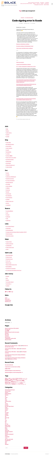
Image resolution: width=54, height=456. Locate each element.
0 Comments (33, 23)
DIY (5, 402)
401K (6, 378)
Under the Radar (9, 167)
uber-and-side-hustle (9, 439)
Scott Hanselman (9, 197)
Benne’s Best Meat (9, 255)
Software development (29, 17)
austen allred (8, 142)
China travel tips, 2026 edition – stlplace (12, 348)
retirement (42, 3)
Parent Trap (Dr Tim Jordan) (11, 157)
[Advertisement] (16, 312)
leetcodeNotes (8, 151)
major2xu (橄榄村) (9, 155)
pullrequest (8, 216)
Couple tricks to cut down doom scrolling (12, 366)
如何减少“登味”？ (8, 368)
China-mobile (15, 379)
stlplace (22, 23)
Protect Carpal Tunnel (10, 247)
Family (6, 407)
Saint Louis (7, 430)
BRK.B (26, 378)
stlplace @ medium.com (10, 165)
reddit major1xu (9, 132)
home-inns (7, 381)
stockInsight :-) (8, 283)
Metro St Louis (8, 262)
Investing (6, 415)
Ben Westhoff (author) (10, 144)
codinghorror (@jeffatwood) (11, 176)
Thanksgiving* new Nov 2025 (38, 4)
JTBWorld (8, 188)
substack (7, 134)
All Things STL (42, 2)
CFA (9, 379)
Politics (6, 429)
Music (6, 427)
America (6, 392)
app (7, 378)
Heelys (17, 380)
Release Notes (8, 161)
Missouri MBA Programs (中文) (11, 264)
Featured (6, 408)
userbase (7, 199)
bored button (8, 228)
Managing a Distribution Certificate (22, 44)
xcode (29, 119)
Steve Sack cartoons (9, 235)
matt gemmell (8, 193)
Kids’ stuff (38, 3)
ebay (7, 278)
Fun (5, 411)
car (5, 396)
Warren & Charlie (46, 4)
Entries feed (7, 299)
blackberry (24, 378)
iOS (5, 416)
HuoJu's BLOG (8, 146)
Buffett (6, 379)
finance (6, 410)
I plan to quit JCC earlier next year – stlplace (13, 345)
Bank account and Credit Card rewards (26, 3)
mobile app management (22, 119)
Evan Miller (8, 184)
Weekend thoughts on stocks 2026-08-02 (12, 370)
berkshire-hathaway (18, 378)
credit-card (25, 379)
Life (5, 422)
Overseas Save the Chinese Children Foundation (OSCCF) (16, 232)
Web (6, 443)
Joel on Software (9, 186)
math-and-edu (7, 426)
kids (6, 421)
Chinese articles (8, 401)
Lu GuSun (8, 153)
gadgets (6, 413)
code (18, 119)
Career (6, 397)
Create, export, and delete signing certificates (24, 48)
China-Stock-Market (20, 379)
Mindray (6, 383)
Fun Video (7, 412)
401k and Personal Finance (10, 389)
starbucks (14, 384)
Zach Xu (7, 203)
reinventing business (10, 159)
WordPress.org (8, 301)
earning (6, 403)
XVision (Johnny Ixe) (9, 201)
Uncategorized (7, 440)
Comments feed (8, 300)
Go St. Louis (8, 260)
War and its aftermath (9, 364)
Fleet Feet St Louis (9, 259)
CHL (23, 379)
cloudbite (7, 174)
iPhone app (22, 17)
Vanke (19, 384)
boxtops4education (9, 230)
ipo (15, 381)
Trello (7, 218)
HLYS (20, 380)
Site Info (6, 432)
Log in (6, 297)
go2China (34, 3)
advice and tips (8, 391)
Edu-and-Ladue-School (9, 406)
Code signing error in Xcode (27, 20)
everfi (7, 212)
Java (6, 420)
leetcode (7, 191)
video (6, 441)
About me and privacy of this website (33, 2)
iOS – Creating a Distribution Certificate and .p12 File (26, 66)
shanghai (21, 383)
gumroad (7, 214)
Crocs (6, 380)
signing (27, 119)
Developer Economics (10, 178)
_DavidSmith (8, 205)
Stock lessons (47, 3)
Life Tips (6, 424)
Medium (7, 130)
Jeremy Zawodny (9, 148)
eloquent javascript (9, 182)
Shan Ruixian (8, 163)
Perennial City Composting (11, 268)
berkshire (13, 378)
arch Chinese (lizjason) (10, 226)
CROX (9, 380)
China (11, 379)
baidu (11, 378)
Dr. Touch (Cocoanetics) (10, 180)
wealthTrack (8, 220)
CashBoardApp (8, 245)
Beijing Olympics (8, 393)
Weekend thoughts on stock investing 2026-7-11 (14, 372)
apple (9, 378)
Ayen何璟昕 (47, 2)
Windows (6, 444)
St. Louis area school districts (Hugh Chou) (13, 270)
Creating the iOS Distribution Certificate (23, 64)
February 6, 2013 (27, 23)
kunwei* (7, 150)
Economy (6, 405)
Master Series (7, 425)
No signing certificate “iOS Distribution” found (24, 46)
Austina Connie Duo (9, 243)
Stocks (6, 435)
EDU (12, 380)
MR (9, 383)
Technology (7, 436)
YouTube (7, 136)
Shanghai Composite (9, 431)
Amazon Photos (9, 241)
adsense (7, 276)
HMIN (23, 380)
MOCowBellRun (9, 266)
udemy (7, 249)
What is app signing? (20, 62)
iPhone (13, 381)
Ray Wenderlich (9, 195)
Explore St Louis (9, 257)
